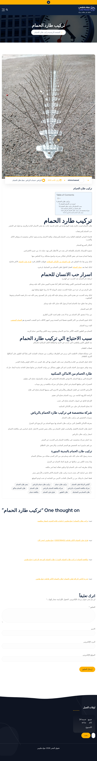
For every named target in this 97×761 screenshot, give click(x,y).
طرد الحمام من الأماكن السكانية (58, 262)
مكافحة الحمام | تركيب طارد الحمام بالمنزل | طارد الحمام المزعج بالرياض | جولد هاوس (56, 559)
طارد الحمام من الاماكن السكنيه (72, 208)
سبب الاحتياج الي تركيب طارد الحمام (71, 206)
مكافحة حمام (34, 492)
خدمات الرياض (31, 180)
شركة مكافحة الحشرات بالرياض (79, 488)
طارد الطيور (63, 492)
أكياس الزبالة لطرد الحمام (81, 484)
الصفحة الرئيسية (54, 32)
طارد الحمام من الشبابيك (81, 492)
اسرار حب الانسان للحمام (68, 204)
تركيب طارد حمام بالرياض (41, 484)
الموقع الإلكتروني (89, 655)
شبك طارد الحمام (19, 180)
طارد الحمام (34, 488)
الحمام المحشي (16, 320)
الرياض (39, 180)
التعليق (92, 607)
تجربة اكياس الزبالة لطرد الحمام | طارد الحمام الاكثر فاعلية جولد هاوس (62, 579)
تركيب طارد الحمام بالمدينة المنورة (74, 212)
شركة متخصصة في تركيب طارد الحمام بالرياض (76, 210)
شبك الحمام (77, 267)
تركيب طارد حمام (61, 484)
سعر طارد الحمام (22, 484)
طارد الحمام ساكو (19, 488)
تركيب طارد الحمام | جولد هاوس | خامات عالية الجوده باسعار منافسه (63, 521)
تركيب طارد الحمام (41, 32)
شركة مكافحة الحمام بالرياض (53, 488)
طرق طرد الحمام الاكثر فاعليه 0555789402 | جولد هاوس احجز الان (63, 540)
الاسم (93, 629)
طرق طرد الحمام (25, 262)
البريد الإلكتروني (89, 642)
